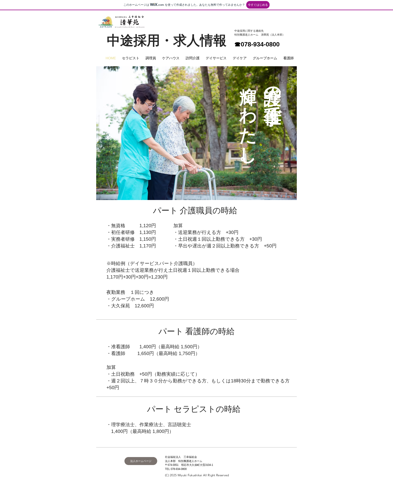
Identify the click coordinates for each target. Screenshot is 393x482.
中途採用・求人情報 (167, 40)
